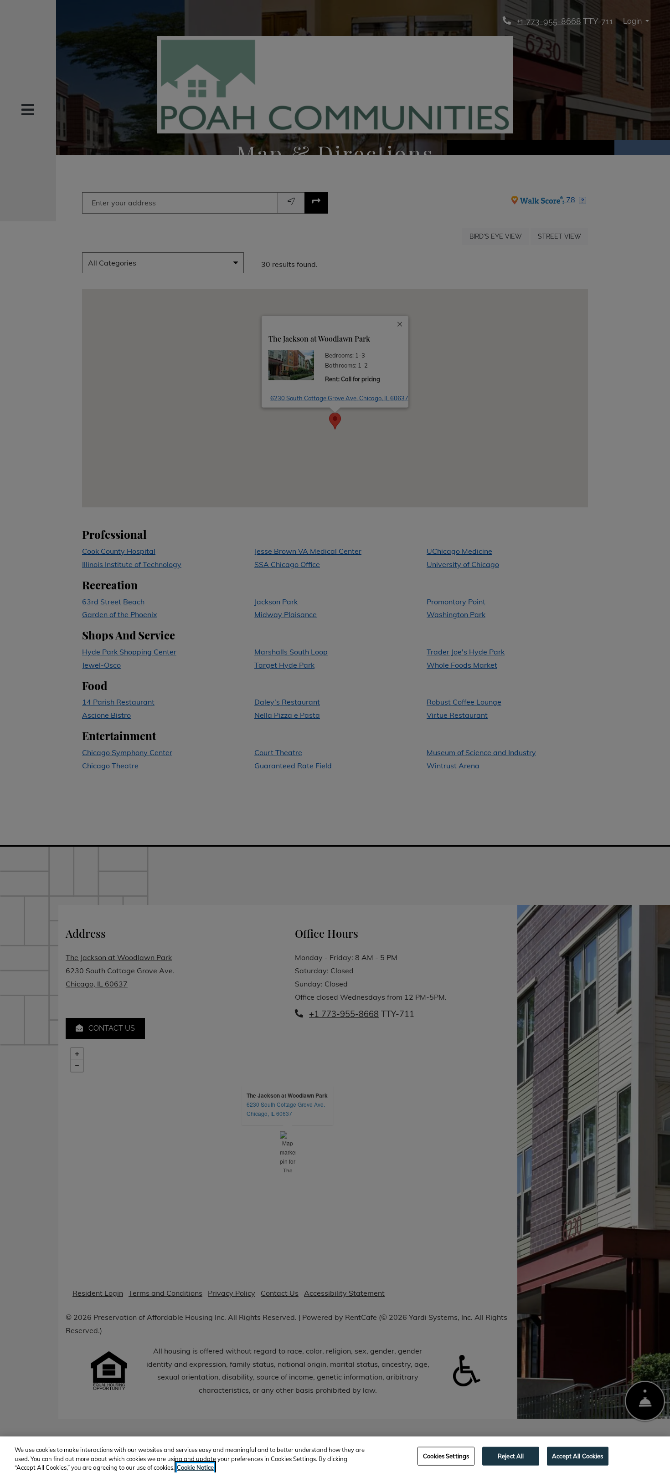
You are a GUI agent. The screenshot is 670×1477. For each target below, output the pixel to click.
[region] (335, 1456)
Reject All (511, 1455)
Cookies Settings (446, 1455)
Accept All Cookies (577, 1455)
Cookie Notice (195, 1467)
